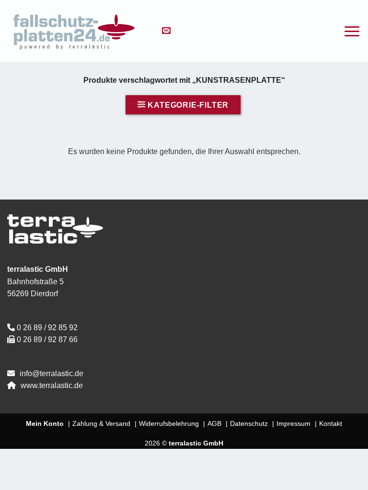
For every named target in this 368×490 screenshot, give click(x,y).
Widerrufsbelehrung (169, 423)
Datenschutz (249, 423)
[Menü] (352, 31)
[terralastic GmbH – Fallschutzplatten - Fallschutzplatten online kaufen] (74, 31)
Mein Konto (45, 423)
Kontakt (330, 423)
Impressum (293, 423)
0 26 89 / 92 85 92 (47, 327)
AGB (214, 423)
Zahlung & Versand (101, 423)
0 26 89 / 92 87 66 (47, 339)
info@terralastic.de (51, 373)
